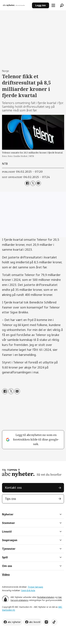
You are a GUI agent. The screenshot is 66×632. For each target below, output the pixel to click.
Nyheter (7, 514)
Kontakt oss (13, 488)
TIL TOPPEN (9, 470)
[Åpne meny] (53, 5)
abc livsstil (34, 622)
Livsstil (7, 531)
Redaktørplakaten (45, 597)
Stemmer (8, 523)
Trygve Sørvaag (35, 586)
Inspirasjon (9, 540)
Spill (5, 557)
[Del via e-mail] (38, 183)
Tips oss (10, 499)
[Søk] (62, 5)
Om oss (7, 566)
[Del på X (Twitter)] (33, 183)
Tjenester (8, 549)
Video (6, 574)
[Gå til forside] (16, 5)
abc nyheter (14, 622)
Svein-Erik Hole (28, 590)
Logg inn (40, 5)
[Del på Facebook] (27, 183)
